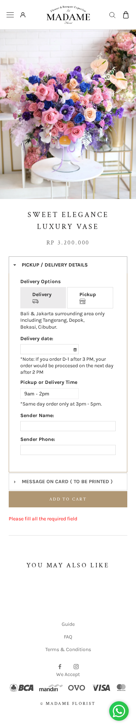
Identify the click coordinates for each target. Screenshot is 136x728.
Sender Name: (37, 415)
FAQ (68, 637)
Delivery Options (40, 281)
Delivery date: (36, 338)
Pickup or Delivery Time (48, 382)
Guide (68, 624)
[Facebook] (59, 666)
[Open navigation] (10, 15)
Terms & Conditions (68, 649)
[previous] (12, 108)
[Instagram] (76, 666)
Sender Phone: (37, 439)
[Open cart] (125, 14)
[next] (124, 108)
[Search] (112, 15)
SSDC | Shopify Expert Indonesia (78, 711)
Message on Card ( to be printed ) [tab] (67, 481)
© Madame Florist (67, 703)
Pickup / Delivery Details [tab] (55, 265)
